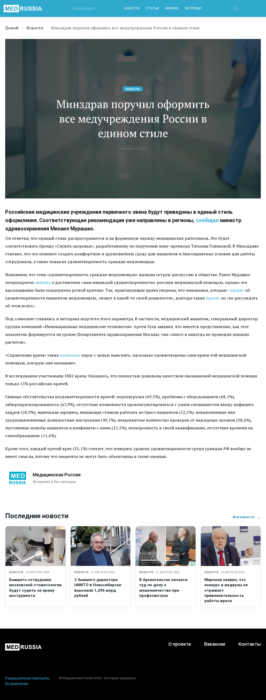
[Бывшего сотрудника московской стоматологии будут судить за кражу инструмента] (35, 546)
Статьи (152, 8)
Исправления (16, 684)
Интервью (193, 8)
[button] (235, 9)
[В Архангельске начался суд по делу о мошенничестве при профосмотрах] (166, 546)
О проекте (179, 644)
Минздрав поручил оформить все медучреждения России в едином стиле (133, 118)
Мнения (171, 8)
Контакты (249, 644)
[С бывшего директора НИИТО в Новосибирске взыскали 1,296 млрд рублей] (101, 546)
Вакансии (214, 644)
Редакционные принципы (27, 678)
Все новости (247, 517)
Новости (131, 8)
